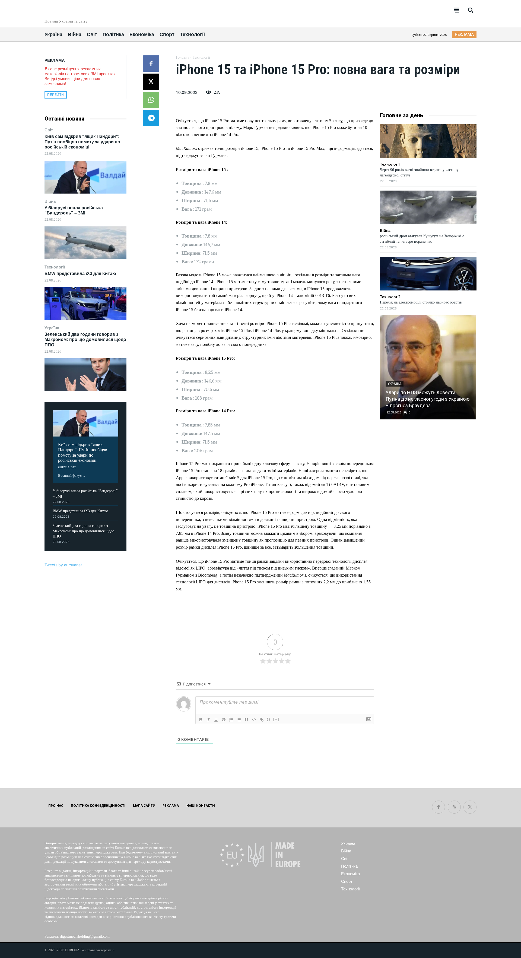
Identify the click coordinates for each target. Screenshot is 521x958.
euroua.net (67, 467)
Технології (55, 267)
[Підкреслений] (216, 719)
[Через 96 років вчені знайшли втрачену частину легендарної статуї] (428, 141)
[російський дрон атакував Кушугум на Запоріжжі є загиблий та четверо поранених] (428, 208)
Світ (49, 130)
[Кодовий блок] (254, 719)
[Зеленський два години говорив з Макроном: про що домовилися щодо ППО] (85, 374)
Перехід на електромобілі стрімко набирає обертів (421, 302)
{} (269, 719)
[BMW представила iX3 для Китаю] (85, 303)
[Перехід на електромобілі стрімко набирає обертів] (428, 274)
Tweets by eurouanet (63, 564)
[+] (276, 719)
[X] (151, 82)
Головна (182, 57)
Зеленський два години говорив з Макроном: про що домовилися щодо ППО (85, 339)
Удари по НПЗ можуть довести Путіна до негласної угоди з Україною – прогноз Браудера (427, 399)
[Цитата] (246, 719)
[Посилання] (261, 719)
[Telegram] (151, 118)
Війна (50, 201)
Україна (52, 327)
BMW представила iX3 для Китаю (80, 273)
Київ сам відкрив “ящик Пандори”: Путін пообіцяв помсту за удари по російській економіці (82, 141)
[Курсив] (208, 719)
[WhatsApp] (151, 100)
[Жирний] (201, 719)
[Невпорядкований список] (239, 719)
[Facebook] (151, 63)
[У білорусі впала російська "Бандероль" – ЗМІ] (85, 242)
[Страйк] (223, 719)
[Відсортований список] (231, 719)
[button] (470, 10)
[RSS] (454, 807)
